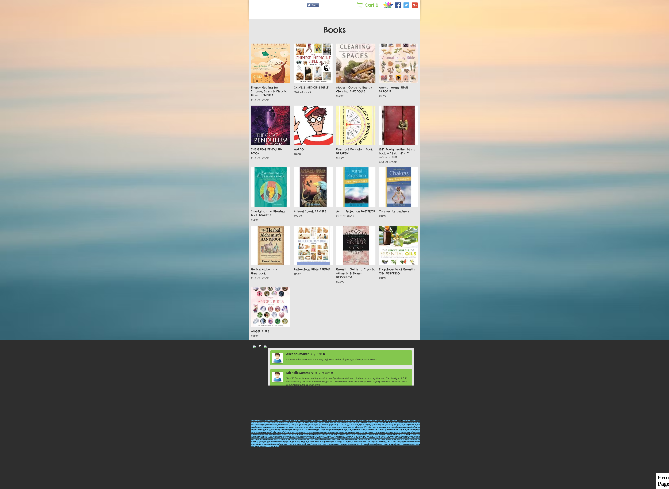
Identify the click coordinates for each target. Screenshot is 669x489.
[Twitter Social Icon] (406, 5)
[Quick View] (270, 63)
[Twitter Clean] (259, 345)
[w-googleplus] (265, 346)
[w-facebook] (254, 346)
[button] (368, 5)
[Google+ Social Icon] (415, 5)
